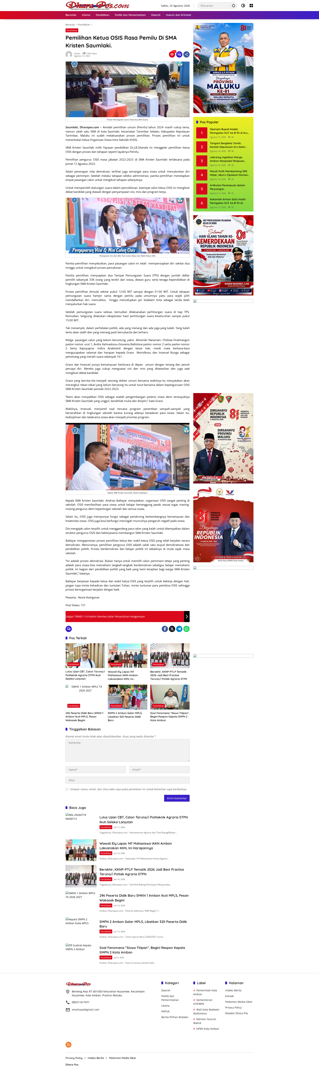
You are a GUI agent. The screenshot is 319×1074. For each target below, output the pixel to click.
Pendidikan (71, 30)
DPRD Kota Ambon (207, 1028)
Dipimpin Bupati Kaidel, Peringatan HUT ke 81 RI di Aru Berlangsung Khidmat (229, 131)
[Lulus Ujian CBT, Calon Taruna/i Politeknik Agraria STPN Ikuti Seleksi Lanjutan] (85, 655)
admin (77, 53)
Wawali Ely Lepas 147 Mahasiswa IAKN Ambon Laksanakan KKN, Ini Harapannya (123, 675)
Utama (165, 1005)
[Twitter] (172, 629)
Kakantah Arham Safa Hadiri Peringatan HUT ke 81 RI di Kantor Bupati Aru (228, 201)
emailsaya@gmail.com (85, 1009)
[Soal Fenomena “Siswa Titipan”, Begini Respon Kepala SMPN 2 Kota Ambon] (170, 697)
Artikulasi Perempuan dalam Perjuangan (227, 187)
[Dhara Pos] (98, 5)
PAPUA (165, 1011)
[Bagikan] (186, 54)
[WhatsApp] (186, 629)
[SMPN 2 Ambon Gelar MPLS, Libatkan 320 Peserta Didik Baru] (127, 697)
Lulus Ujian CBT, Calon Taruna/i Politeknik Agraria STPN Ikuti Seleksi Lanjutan (85, 675)
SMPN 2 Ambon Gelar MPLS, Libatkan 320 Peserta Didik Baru (125, 716)
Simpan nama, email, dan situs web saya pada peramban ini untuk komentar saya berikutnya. (128, 789)
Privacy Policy (233, 1007)
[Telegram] (179, 629)
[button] (233, 5)
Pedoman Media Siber (239, 1002)
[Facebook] (165, 629)
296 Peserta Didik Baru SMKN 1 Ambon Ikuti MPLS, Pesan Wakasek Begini (84, 716)
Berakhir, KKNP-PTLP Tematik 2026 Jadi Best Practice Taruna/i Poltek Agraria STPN (168, 675)
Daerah (165, 990)
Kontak (229, 996)
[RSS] (68, 1045)
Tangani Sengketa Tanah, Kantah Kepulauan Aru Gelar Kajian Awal (227, 145)
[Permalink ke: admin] (70, 54)
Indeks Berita (233, 990)
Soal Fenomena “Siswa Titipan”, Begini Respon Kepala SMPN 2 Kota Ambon (169, 716)
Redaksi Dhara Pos (236, 1013)
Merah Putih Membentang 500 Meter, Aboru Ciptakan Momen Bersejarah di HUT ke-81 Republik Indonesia (229, 173)
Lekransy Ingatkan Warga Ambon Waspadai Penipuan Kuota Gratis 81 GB (227, 159)
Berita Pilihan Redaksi (174, 1017)
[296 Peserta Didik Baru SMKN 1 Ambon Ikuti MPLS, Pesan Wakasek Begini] (85, 697)
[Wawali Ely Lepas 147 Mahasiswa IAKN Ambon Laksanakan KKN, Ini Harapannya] (127, 655)
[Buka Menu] (251, 5)
